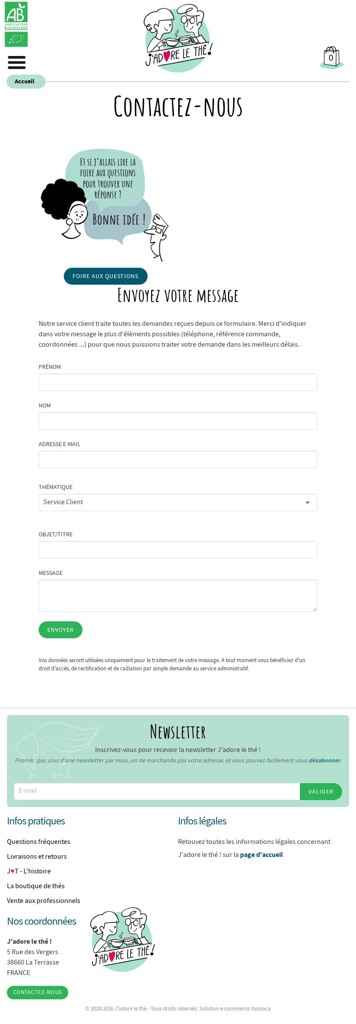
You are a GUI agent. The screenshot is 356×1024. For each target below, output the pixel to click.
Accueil (24, 81)
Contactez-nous (38, 992)
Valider (321, 791)
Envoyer (60, 629)
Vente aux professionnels (43, 900)
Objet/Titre (56, 534)
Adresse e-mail (59, 444)
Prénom (50, 367)
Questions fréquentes (38, 841)
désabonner (324, 760)
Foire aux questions (106, 276)
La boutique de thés (36, 886)
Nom (45, 405)
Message (51, 573)
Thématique (56, 487)
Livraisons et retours (37, 856)
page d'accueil (261, 854)
